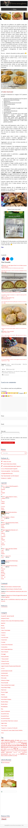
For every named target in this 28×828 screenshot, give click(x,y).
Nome (2, 416)
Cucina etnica (4, 647)
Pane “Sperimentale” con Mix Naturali (10, 475)
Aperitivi (3, 623)
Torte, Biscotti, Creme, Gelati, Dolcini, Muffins (11, 730)
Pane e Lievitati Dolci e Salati (7, 685)
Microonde (3, 678)
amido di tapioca (23, 740)
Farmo (24, 743)
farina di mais (24, 742)
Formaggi (3, 654)
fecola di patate (6, 745)
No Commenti (6, 374)
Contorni (3, 635)
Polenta (3, 694)
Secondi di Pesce (5, 716)
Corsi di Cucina (4, 637)
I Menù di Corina (5, 661)
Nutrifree (20, 749)
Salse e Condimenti (5, 711)
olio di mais (24, 749)
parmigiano (24, 750)
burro (8, 364)
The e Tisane (4, 725)
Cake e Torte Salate (5, 630)
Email (2, 424)
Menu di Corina (4, 675)
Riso (2, 709)
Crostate (3, 642)
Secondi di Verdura (5, 718)
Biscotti (4, 371)
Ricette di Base (4, 701)
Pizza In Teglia (4, 692)
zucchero (10, 755)
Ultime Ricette (12, 372)
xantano (6, 755)
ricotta (9, 754)
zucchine (15, 755)
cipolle (19, 742)
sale (16, 754)
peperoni (15, 752)
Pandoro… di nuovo (10, 517)
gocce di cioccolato (16, 364)
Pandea (3, 750)
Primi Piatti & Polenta (6, 699)
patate (2, 752)
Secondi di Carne (5, 713)
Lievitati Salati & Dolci (6, 670)
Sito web (3, 431)
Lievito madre (20, 747)
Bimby (2, 625)
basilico (2, 742)
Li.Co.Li (2, 668)
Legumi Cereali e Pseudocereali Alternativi (11, 666)
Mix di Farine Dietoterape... (12, 560)
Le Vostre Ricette (5, 663)
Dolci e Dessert (4, 651)
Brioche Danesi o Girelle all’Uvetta (13, 586)
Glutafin (14, 745)
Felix (4, 369)
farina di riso (5, 744)
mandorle (9, 749)
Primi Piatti (3, 697)
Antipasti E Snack (5, 618)
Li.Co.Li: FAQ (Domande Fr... (12, 486)
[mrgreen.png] (21, 393)
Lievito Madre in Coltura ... (12, 496)
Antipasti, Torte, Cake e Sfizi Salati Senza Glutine (12, 620)
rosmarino (13, 754)
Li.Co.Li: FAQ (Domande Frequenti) (9, 468)
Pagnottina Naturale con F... (12, 530)
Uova (2, 732)
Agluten (7, 740)
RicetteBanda (4, 706)
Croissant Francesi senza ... (12, 565)
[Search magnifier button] (25, 453)
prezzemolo (4, 754)
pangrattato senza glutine (10, 750)
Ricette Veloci (4, 704)
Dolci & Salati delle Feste (7, 649)
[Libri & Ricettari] (5, 762)
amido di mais (14, 740)
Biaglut (5, 742)
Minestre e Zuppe (5, 680)
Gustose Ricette (5, 656)
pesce (20, 752)
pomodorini (24, 752)
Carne (16, 742)
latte (18, 745)
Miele (12, 749)
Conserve (3, 632)
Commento (4, 391)
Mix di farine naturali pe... (11, 512)
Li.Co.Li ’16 (8, 556)
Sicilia (19, 754)
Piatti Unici (3, 689)
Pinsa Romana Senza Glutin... (12, 522)
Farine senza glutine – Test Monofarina (10, 471)
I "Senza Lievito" (5, 658)
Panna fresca (18, 750)
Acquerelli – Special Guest (7, 616)
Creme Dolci (4, 639)
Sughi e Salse (4, 723)
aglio (2, 740)
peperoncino (9, 752)
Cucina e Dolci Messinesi (7, 644)
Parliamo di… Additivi (6, 478)
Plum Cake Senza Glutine (11, 548)
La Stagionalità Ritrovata (7, 473)
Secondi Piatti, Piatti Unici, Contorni (9, 720)
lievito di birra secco (11, 747)
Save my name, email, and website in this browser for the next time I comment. (14, 438)
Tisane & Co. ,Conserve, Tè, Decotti (9, 728)
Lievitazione (4, 673)
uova (22, 753)
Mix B (16, 749)
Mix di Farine (4, 682)
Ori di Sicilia (8, 365)
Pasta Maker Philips (5, 687)
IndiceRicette (10, 371)
